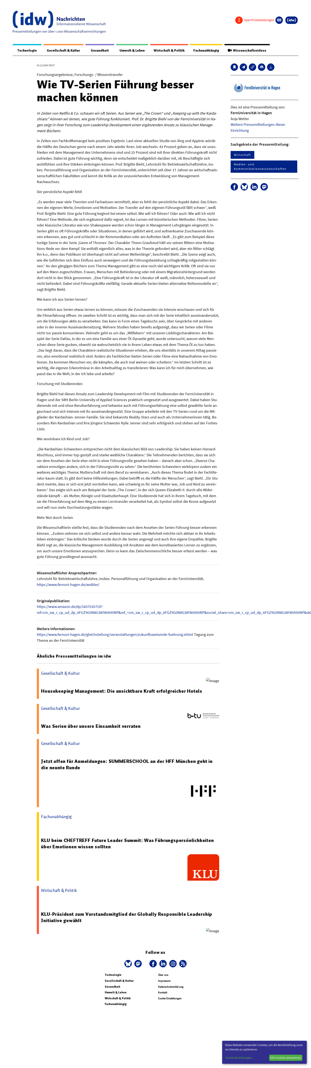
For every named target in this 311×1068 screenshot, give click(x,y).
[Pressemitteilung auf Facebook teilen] (234, 187)
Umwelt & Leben (132, 50)
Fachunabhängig (206, 50)
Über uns (163, 975)
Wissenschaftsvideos (249, 50)
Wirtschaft (242, 155)
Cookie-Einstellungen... (239, 1058)
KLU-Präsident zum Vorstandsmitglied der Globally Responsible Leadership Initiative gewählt (126, 917)
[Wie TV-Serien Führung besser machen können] (243, 67)
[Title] (252, 67)
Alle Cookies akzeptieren (285, 1058)
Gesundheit (100, 50)
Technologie (27, 50)
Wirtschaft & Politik (169, 50)
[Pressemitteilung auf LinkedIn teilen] (254, 187)
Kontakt (162, 992)
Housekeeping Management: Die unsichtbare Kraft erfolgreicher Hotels (121, 691)
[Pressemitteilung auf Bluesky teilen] (244, 187)
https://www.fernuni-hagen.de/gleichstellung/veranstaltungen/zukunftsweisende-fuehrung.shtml (115, 634)
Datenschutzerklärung (170, 986)
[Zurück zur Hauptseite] (291, 20)
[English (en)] (279, 20)
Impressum (164, 981)
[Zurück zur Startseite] (59, 22)
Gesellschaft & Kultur (63, 50)
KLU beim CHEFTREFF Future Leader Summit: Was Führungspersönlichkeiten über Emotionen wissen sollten (127, 843)
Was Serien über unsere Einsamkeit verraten (91, 726)
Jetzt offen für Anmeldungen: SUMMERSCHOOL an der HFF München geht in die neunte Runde (126, 764)
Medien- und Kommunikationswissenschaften (260, 166)
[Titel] (234, 67)
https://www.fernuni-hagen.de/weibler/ (68, 584)
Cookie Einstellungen (170, 998)
